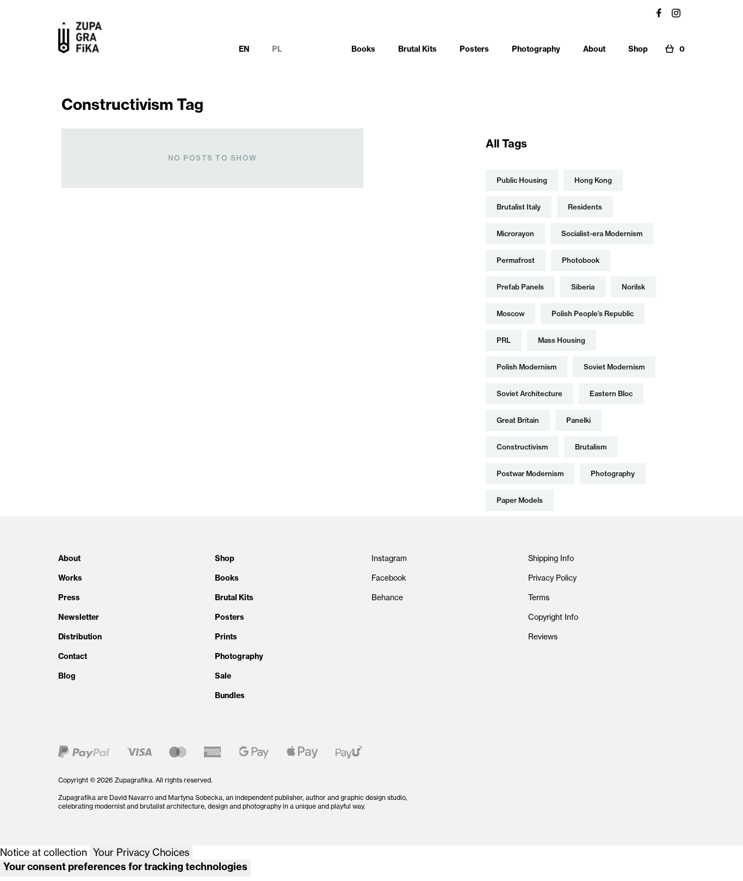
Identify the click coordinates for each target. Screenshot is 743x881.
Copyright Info (553, 617)
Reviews (543, 637)
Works (70, 578)
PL (277, 49)
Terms (538, 597)
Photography (239, 656)
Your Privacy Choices (141, 852)
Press (69, 597)
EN (244, 49)
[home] (80, 37)
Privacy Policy (552, 578)
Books (227, 578)
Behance (387, 597)
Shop (224, 558)
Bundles (230, 695)
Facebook (388, 578)
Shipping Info (551, 558)
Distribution (80, 637)
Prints (226, 637)
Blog (67, 676)
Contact (72, 656)
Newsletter (78, 617)
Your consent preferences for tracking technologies (125, 866)
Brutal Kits (234, 597)
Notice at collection (43, 852)
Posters (229, 617)
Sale (223, 676)
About (69, 558)
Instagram (389, 558)
